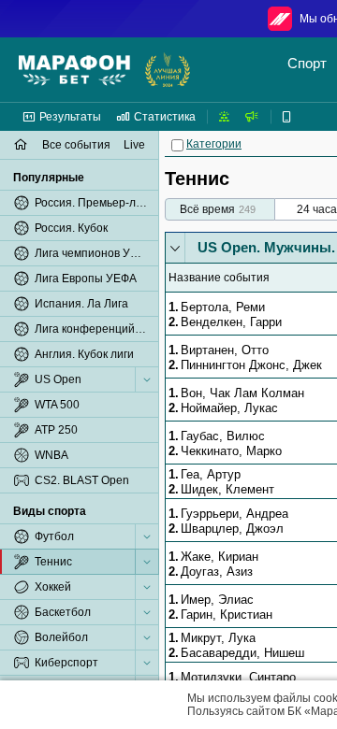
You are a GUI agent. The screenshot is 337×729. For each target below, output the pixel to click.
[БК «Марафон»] (74, 70)
